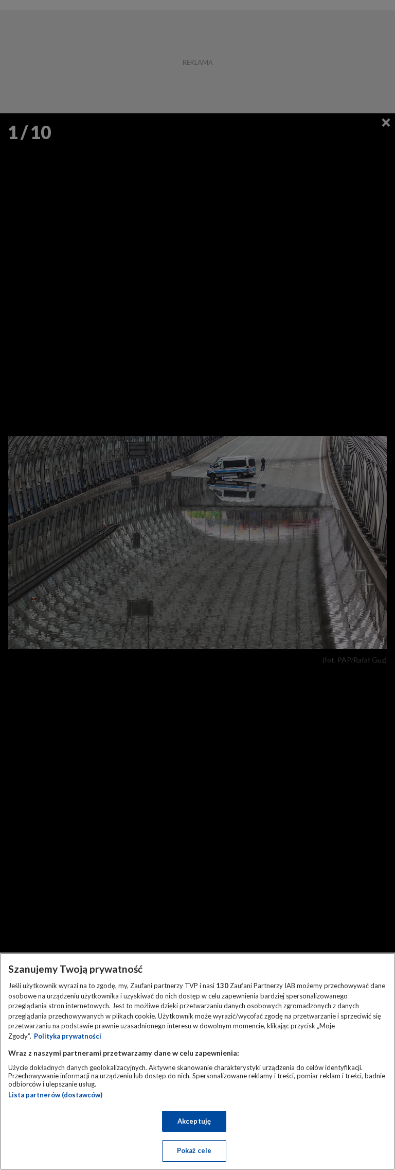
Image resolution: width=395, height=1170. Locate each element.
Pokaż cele (194, 1150)
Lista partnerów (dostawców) (55, 1095)
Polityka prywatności (67, 1036)
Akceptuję (194, 1121)
